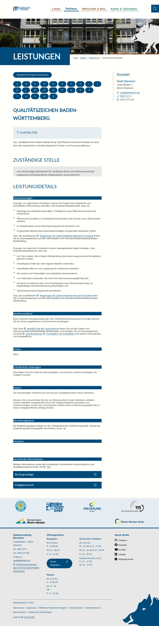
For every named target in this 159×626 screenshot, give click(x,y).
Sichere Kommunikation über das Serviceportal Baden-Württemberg (26, 567)
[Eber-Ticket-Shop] (55, 507)
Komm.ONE (29, 617)
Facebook (122, 545)
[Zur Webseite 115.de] (132, 506)
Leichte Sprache (75, 608)
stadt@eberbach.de (130, 92)
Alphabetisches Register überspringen (32, 75)
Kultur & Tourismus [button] (124, 8)
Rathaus (83, 58)
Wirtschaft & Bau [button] (94, 8)
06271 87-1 (126, 96)
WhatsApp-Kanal (125, 559)
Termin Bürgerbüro (55, 563)
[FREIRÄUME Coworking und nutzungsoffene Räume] (92, 507)
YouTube (122, 550)
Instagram (122, 540)
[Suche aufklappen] (155, 8)
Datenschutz (18, 608)
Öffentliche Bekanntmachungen (52, 608)
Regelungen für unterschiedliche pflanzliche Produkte (66, 236)
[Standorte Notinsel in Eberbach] (21, 506)
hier (48, 467)
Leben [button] (56, 8)
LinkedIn (122, 554)
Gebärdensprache (92, 608)
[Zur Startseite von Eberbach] (22, 9)
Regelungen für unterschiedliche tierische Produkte (65, 295)
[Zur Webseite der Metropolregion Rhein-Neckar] (30, 521)
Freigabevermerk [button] (24, 484)
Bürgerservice (94, 58)
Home (75, 58)
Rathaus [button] (71, 8)
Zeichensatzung (34, 334)
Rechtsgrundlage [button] (24, 474)
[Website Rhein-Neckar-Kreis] (129, 521)
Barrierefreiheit (19, 612)
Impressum (31, 608)
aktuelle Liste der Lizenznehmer (43, 328)
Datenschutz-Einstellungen (40, 612)
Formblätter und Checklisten (60, 334)
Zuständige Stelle (28, 132)
